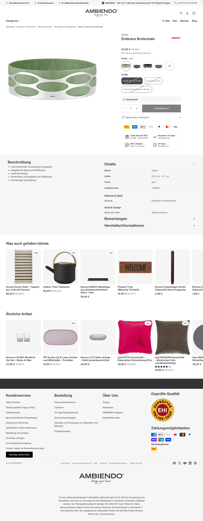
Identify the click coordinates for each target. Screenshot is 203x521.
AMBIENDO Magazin (113, 412)
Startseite (10, 27)
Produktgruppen (62, 431)
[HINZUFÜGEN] (185, 279)
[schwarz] (147, 66)
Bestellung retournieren (17, 433)
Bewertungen (115, 219)
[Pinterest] (195, 463)
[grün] (126, 66)
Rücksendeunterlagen (65, 417)
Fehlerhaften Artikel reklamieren (21, 427)
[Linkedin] (190, 463)
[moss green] (158, 66)
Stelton (124, 34)
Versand (103, 463)
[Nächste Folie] (94, 79)
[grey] (136, 66)
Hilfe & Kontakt (13, 402)
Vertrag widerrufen (19, 454)
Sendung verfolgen (15, 438)
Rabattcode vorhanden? (137, 117)
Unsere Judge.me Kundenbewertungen (25, 448)
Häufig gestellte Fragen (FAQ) (20, 407)
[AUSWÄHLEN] (36, 279)
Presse (106, 402)
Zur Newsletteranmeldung (18, 443)
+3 (169, 66)
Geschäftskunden (111, 417)
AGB (95, 463)
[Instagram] (179, 463)
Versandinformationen (65, 402)
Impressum (65, 463)
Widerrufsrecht (136, 463)
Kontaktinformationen (118, 463)
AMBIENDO (17, 463)
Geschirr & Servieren (26, 27)
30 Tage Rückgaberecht (66, 412)
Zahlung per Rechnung (17, 422)
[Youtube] (185, 463)
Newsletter (108, 407)
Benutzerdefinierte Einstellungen (21, 417)
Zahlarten (59, 407)
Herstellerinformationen (124, 225)
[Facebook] (174, 463)
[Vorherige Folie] (9, 79)
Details (110, 164)
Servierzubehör (45, 27)
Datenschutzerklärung (81, 463)
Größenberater (13, 412)
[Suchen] (181, 13)
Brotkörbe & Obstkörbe (65, 27)
